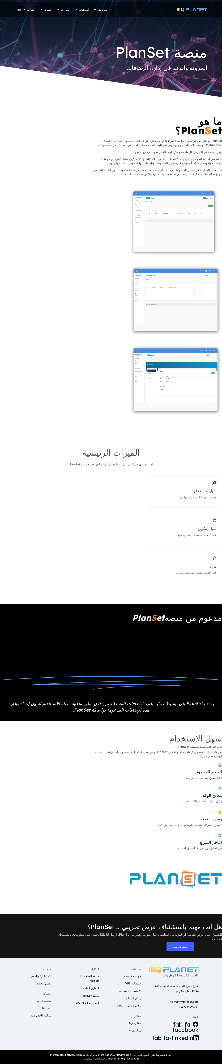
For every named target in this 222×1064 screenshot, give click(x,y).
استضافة (84, 9)
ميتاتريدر (103, 9)
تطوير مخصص (43, 983)
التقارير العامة (91, 988)
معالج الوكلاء (211, 795)
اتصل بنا (46, 1008)
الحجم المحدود (209, 771)
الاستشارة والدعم (41, 976)
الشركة (31, 9)
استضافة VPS (133, 983)
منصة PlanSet (90, 996)
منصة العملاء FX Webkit (89, 978)
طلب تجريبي (180, 946)
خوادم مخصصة (132, 976)
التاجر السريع (210, 842)
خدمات (48, 9)
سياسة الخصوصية (41, 1015)
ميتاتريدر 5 (135, 1023)
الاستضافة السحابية (130, 991)
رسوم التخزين (210, 818)
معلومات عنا (44, 1000)
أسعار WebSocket (87, 1003)
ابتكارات (65, 9)
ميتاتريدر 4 (135, 1030)
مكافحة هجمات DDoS (128, 1006)
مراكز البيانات (133, 998)
